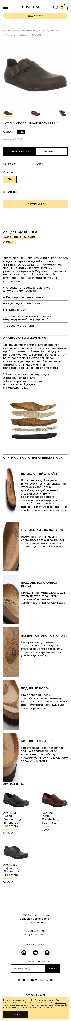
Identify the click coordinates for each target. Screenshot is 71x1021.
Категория (9, 163)
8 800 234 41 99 (36, 930)
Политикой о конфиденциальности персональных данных (34, 1003)
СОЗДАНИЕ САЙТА (35, 995)
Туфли (39, 163)
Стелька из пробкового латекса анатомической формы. (26, 289)
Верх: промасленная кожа (24, 297)
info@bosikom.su (35, 934)
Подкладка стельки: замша (25, 303)
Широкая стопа (52, 151)
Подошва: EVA (16, 309)
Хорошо (15, 1014)
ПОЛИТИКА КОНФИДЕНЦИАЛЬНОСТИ (35, 980)
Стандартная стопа (19, 151)
